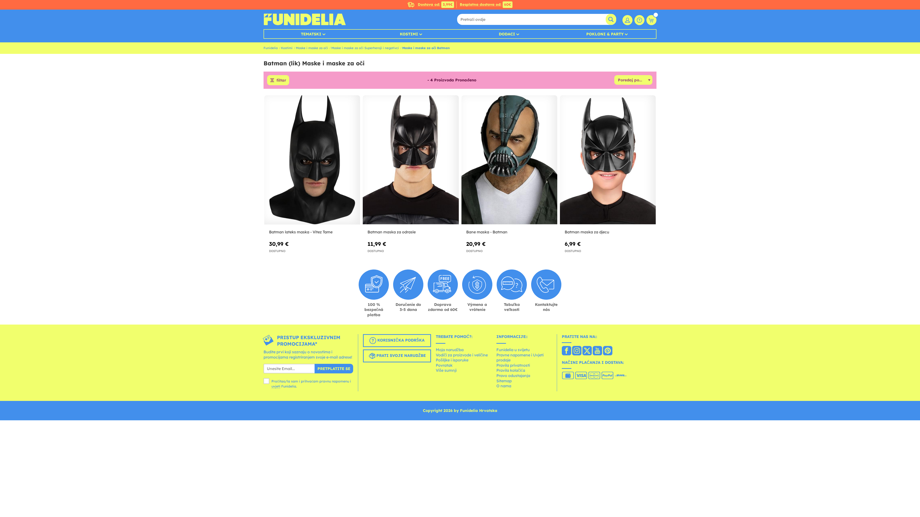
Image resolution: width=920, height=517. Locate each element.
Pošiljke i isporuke (452, 360)
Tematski (311, 34)
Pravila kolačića (510, 370)
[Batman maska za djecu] (608, 160)
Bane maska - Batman (486, 232)
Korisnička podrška (400, 340)
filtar (281, 80)
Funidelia (271, 48)
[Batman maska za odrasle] (411, 160)
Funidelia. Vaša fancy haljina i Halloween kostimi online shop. (305, 19)
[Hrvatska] (566, 351)
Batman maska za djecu (587, 232)
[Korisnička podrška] (639, 20)
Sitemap (504, 380)
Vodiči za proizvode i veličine (462, 355)
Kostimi (409, 34)
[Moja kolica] (651, 20)
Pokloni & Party (605, 34)
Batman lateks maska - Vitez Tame (301, 232)
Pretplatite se (333, 368)
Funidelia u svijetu (513, 349)
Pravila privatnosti (513, 365)
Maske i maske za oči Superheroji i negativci (365, 48)
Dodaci (507, 34)
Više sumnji (446, 370)
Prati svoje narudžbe (400, 355)
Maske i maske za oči (312, 48)
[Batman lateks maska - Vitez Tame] (312, 160)
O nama (503, 385)
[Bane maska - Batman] (509, 160)
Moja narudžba (450, 349)
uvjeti (275, 386)
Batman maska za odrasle (392, 232)
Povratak (444, 365)
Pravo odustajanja (513, 375)
